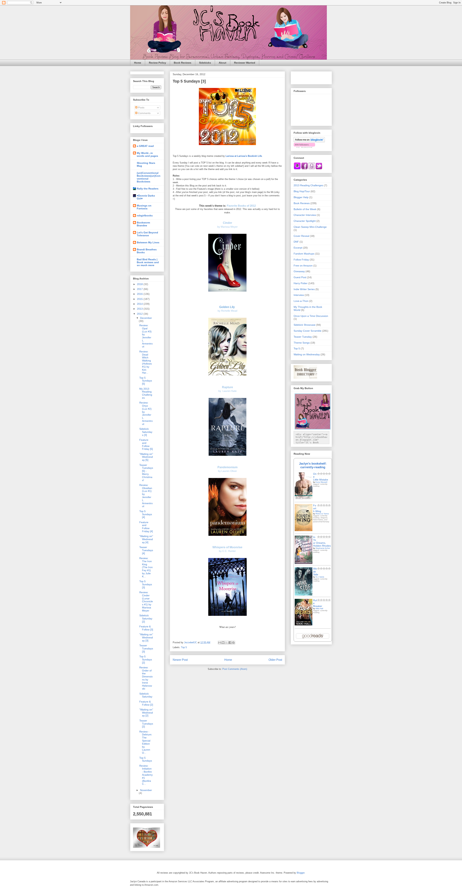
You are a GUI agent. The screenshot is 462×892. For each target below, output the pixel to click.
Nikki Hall (319, 608)
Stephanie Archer (323, 548)
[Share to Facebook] (230, 642)
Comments (144, 113)
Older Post (275, 659)
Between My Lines (148, 242)
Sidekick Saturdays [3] (145, 431)
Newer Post (180, 659)
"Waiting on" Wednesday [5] (146, 457)
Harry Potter (301, 283)
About (222, 62)
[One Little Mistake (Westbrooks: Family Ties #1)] (303, 499)
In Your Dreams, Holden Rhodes (322, 541)
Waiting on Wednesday (307, 354)
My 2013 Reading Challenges (145, 393)
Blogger (300, 872)
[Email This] (219, 642)
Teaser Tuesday (303, 336)
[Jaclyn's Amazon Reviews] (297, 168)
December (146, 317)
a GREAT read (145, 146)
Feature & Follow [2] (146, 703)
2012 (140, 313)
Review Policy (157, 62)
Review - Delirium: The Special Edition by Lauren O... (145, 742)
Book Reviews (182, 62)
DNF (296, 241)
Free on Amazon (303, 265)
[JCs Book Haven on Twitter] (318, 168)
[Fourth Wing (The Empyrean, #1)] (303, 530)
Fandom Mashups (304, 253)
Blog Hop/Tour (302, 191)
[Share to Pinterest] (233, 642)
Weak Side (315, 571)
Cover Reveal (301, 235)
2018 (140, 284)
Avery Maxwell (321, 482)
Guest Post (300, 277)
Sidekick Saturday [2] (145, 618)
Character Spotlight (305, 220)
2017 (140, 289)
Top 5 (184, 647)
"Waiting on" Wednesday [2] (146, 712)
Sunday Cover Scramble (307, 330)
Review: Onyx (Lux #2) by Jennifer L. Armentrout (146, 413)
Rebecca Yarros (322, 514)
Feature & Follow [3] (146, 628)
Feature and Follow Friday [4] (146, 527)
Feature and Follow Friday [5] (146, 444)
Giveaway (299, 271)
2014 (140, 303)
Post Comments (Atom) (234, 669)
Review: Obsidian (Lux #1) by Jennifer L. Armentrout (146, 496)
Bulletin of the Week (305, 209)
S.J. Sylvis (320, 577)
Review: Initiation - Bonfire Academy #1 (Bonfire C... (146, 774)
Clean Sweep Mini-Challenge (310, 226)
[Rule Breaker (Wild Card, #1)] (303, 624)
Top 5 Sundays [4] (145, 514)
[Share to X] (226, 642)
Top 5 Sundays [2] (145, 659)
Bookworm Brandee (143, 224)
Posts (140, 107)
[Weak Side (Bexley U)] (303, 594)
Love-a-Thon (301, 301)
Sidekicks (205, 62)
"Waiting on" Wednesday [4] (146, 539)
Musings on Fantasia (144, 207)
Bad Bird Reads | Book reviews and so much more (148, 262)
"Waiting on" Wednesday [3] (146, 637)
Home (137, 62)
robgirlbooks (145, 215)
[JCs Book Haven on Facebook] (304, 168)
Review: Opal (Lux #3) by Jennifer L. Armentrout (146, 336)
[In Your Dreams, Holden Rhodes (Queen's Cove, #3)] (303, 563)
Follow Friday (301, 259)
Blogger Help (301, 197)
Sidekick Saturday (145, 695)
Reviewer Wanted (244, 62)
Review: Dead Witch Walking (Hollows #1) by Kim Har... (145, 362)
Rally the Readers (147, 188)
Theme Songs (302, 342)
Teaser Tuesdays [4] (146, 550)
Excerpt (298, 247)
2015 (140, 299)
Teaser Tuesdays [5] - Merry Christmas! (146, 473)
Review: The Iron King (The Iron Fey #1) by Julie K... (146, 567)
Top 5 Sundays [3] (145, 584)
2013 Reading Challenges (308, 185)
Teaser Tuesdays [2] (146, 723)
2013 (140, 308)
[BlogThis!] (223, 642)
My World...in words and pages (147, 154)
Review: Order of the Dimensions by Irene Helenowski (146, 678)
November (146, 790)
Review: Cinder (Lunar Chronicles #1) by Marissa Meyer (146, 601)
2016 (140, 293)
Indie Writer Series (304, 289)
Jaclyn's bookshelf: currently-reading (313, 465)
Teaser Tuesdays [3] (146, 648)
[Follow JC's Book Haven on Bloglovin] (309, 141)
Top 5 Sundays (145, 759)
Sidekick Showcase (304, 324)
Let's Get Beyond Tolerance (147, 234)
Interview (299, 295)
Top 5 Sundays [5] (145, 380)
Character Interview (305, 215)
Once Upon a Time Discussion (311, 315)
